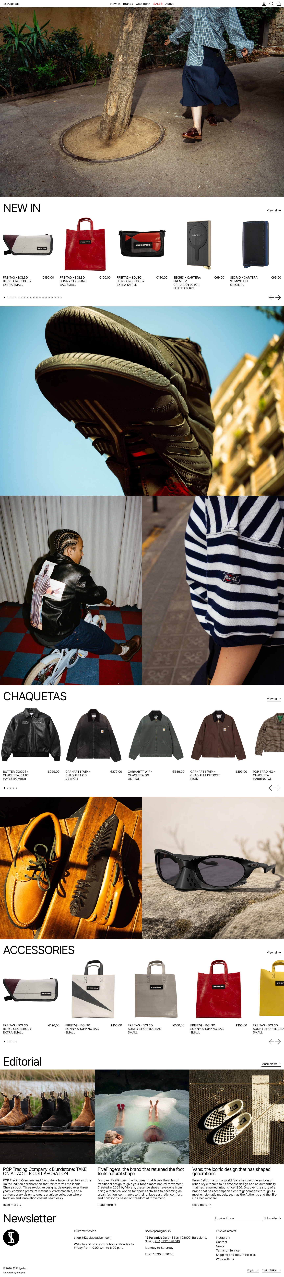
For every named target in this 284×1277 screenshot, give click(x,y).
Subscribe (270, 1218)
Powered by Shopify (14, 1272)
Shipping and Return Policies (236, 1254)
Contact (221, 1242)
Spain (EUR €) (270, 1270)
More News (269, 1064)
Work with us (225, 1259)
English (251, 1270)
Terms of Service (227, 1250)
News (220, 1246)
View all (272, 210)
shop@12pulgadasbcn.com (92, 1237)
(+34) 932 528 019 (167, 1241)
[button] (271, 3)
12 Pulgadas (19, 1268)
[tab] (4, 297)
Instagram (223, 1237)
